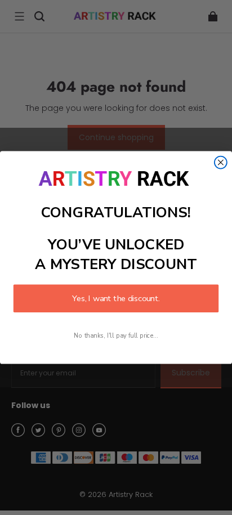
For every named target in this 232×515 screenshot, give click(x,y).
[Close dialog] (221, 162)
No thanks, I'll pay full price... (116, 336)
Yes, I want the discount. (116, 298)
